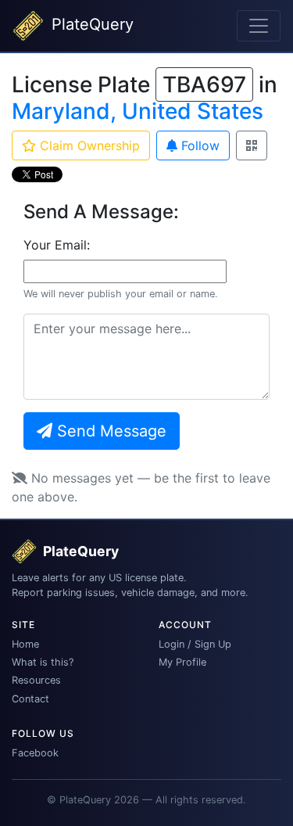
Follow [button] (198, 145)
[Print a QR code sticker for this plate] (251, 145)
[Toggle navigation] (258, 25)
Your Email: (56, 245)
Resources (36, 680)
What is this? (42, 662)
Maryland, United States (137, 111)
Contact (30, 699)
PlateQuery (90, 24)
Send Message (109, 431)
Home (25, 644)
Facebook (35, 753)
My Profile (182, 662)
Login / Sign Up (195, 644)
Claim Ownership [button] (88, 145)
